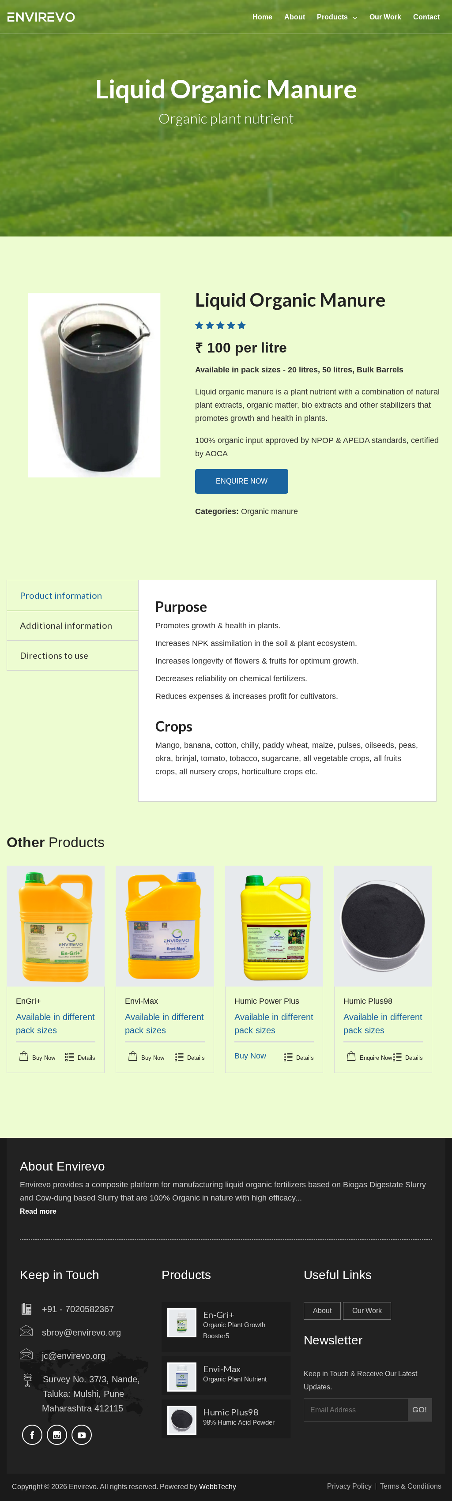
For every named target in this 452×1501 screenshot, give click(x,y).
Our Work (367, 1310)
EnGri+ (28, 1001)
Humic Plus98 (367, 1001)
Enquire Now (241, 481)
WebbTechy (217, 1486)
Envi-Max (141, 1001)
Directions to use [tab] (54, 655)
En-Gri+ (218, 1314)
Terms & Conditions (410, 1486)
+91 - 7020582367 (78, 1309)
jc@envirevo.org (73, 1356)
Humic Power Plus (266, 1001)
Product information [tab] (61, 595)
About (322, 1310)
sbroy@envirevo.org (81, 1332)
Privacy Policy (349, 1486)
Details (86, 1057)
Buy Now (43, 1057)
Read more (38, 1211)
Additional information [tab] (66, 625)
